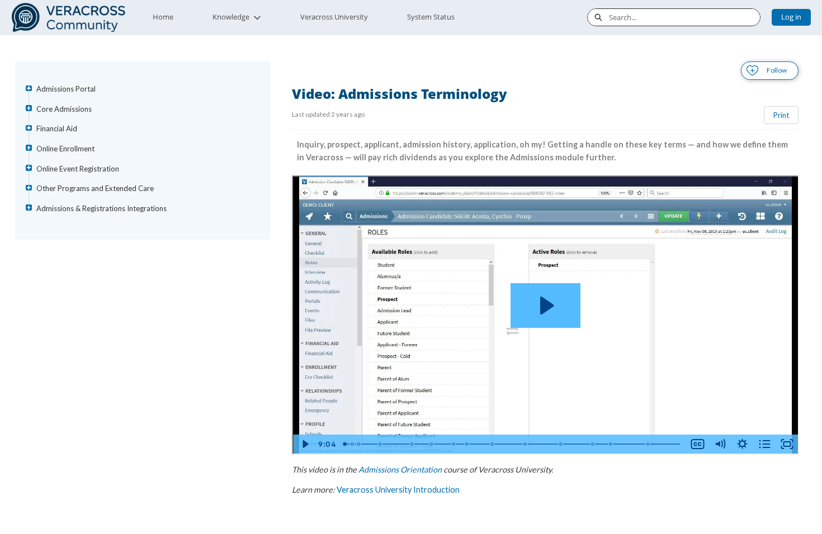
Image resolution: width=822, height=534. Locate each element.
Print (781, 115)
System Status (431, 17)
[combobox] (684, 17)
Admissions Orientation (400, 469)
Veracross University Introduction (398, 489)
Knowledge (230, 17)
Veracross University (334, 17)
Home (163, 17)
